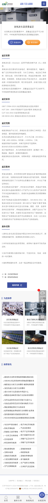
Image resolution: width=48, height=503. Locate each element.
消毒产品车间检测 (27, 442)
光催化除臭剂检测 (11, 463)
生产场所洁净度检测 (27, 464)
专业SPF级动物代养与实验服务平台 (11, 426)
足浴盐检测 (8, 439)
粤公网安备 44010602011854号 (31, 488)
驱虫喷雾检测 (9, 449)
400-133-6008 (26, 3)
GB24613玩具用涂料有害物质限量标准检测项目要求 (19, 382)
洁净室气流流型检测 (27, 467)
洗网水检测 (8, 452)
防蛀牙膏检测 (9, 428)
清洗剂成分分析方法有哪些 (14, 388)
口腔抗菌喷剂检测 (11, 459)
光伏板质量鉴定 (13, 274)
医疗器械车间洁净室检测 (27, 436)
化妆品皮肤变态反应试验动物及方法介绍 (19, 404)
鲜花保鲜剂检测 (10, 443)
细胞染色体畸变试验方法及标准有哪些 (19, 395)
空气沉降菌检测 (10, 466)
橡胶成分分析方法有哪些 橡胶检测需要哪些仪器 (19, 385)
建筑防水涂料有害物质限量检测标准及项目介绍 (19, 378)
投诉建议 (20, 481)
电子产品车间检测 (27, 431)
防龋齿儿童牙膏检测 (11, 433)
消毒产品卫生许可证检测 (27, 440)
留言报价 (34, 42)
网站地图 (28, 481)
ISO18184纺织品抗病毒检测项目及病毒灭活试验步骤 (19, 419)
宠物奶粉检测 (26, 449)
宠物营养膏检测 (27, 456)
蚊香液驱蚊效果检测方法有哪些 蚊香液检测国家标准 (19, 412)
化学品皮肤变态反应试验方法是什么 (18, 400)
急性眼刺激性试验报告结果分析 (16, 414)
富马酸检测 (25, 459)
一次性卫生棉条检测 (11, 436)
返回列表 (15, 285)
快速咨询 (17, 42)
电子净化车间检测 (27, 425)
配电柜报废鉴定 (13, 277)
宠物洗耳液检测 (10, 456)
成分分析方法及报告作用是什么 (16, 392)
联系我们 (37, 481)
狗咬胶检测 (25, 452)
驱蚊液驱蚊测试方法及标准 (14, 407)
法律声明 (11, 481)
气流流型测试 (26, 428)
